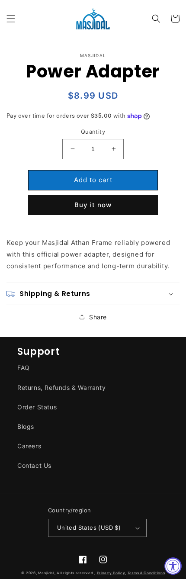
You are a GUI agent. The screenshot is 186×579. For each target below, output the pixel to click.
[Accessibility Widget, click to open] (173, 566)
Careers (29, 446)
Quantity (93, 131)
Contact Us (34, 465)
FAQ (23, 367)
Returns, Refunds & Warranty (61, 387)
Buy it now (93, 205)
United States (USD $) (89, 527)
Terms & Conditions (146, 573)
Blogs (25, 426)
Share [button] (98, 317)
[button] (10, 18)
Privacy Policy (111, 573)
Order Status (37, 407)
